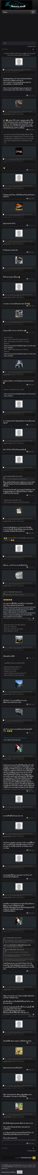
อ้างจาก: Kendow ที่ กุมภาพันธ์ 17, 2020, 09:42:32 (13, 946)
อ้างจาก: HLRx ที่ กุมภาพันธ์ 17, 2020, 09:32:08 (12, 476)
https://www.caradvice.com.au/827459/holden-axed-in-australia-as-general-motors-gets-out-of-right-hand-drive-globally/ (20, 609)
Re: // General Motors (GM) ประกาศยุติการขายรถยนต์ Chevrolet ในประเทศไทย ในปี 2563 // (18, 111)
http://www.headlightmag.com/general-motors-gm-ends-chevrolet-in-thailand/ (17, 89)
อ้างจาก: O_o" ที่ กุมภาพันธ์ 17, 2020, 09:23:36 (12, 591)
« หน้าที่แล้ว (29, 46)
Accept (20, 1172)
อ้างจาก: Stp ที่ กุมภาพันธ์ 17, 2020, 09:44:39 (12, 937)
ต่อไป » (34, 46)
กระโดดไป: (17, 1157)
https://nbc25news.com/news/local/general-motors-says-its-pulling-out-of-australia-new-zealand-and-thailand (19, 614)
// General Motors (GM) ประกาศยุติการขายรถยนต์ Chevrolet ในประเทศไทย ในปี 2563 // (17, 70)
